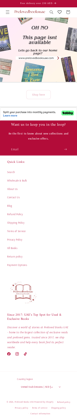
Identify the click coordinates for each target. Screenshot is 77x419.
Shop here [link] (38, 95)
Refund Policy (15, 214)
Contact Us (13, 197)
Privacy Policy (15, 239)
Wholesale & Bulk (17, 180)
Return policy (15, 256)
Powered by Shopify (43, 401)
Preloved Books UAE (24, 401)
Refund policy (63, 402)
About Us (12, 189)
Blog (9, 205)
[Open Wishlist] (60, 12)
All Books (12, 248)
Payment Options (17, 265)
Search (11, 172)
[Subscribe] (65, 149)
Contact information (40, 413)
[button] (7, 12)
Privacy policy (21, 407)
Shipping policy (58, 407)
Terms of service (39, 407)
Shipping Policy (16, 222)
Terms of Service (16, 231)
